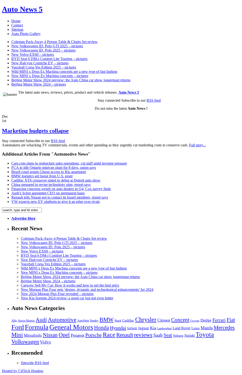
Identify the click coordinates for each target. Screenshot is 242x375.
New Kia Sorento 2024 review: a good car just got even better (67, 298)
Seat (168, 335)
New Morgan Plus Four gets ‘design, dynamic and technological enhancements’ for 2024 (87, 290)
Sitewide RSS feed (35, 363)
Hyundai (118, 327)
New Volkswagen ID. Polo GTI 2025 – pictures (47, 46)
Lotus (195, 328)
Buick (118, 320)
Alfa (14, 320)
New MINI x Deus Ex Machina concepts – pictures (49, 76)
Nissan (50, 335)
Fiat (231, 320)
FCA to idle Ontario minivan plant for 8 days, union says (53, 168)
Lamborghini (164, 328)
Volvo (45, 342)
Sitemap (17, 29)
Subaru (178, 335)
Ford (17, 327)
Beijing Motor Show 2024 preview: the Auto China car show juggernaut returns (70, 80)
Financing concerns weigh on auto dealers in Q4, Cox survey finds (61, 189)
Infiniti (132, 328)
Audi (41, 320)
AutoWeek (83, 320)
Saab (158, 335)
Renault (124, 335)
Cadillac (128, 320)
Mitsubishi (33, 335)
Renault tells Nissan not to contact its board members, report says (59, 197)
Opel (64, 335)
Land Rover (181, 328)
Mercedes (224, 327)
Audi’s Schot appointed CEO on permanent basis (48, 193)
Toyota (205, 334)
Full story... (197, 145)
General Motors (71, 327)
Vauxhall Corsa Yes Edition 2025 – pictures (43, 67)
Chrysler (145, 319)
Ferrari (219, 320)
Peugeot (77, 335)
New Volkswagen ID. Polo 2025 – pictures (43, 50)
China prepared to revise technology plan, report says (51, 185)
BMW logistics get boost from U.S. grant (42, 176)
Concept (180, 320)
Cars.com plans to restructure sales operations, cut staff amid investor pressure (69, 163)
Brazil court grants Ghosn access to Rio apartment (48, 172)
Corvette (194, 320)
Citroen (163, 320)
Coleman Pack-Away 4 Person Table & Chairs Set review (54, 42)
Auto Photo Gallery (26, 34)
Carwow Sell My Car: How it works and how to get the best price (70, 285)
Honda (101, 328)
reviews (143, 334)
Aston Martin (26, 320)
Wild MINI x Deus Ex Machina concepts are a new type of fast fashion (64, 72)
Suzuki (189, 335)
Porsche (93, 335)
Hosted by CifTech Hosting (22, 371)
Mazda (207, 327)
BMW (106, 319)
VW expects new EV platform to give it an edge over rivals (55, 202)
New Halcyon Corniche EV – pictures (40, 63)
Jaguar (143, 328)
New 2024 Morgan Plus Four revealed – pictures (57, 294)
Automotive (62, 319)
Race (109, 334)
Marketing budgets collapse (35, 131)
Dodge (206, 320)
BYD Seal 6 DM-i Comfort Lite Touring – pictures (49, 59)
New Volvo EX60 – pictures (32, 54)
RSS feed (154, 100)
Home (16, 21)
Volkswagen (25, 341)
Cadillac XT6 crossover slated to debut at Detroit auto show (55, 180)
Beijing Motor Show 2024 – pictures (38, 84)
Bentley (94, 320)
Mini (17, 334)
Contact (17, 25)
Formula (36, 327)
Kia (153, 328)
